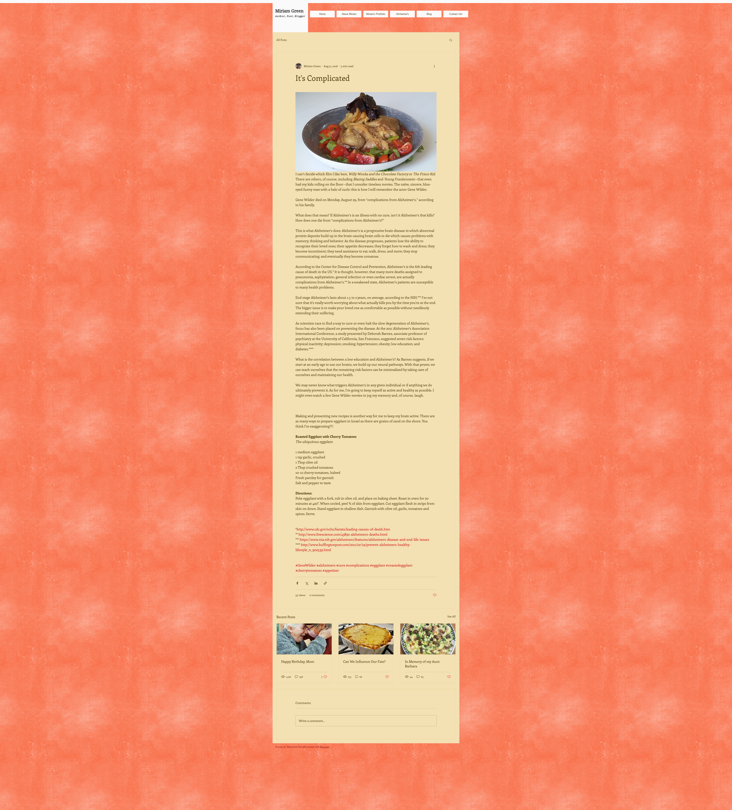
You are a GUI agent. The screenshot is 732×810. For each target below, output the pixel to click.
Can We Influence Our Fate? (364, 661)
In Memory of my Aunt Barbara (422, 663)
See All (451, 616)
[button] (451, 39)
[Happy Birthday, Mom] (304, 639)
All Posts (281, 40)
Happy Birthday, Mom (297, 661)
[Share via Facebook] (297, 583)
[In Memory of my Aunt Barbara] (427, 639)
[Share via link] (325, 583)
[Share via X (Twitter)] (306, 583)
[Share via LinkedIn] (316, 583)
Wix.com (324, 746)
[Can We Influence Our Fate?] (366, 639)
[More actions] (434, 66)
